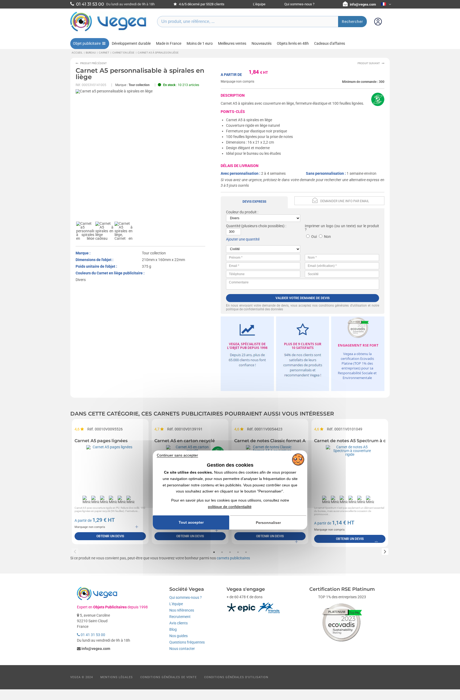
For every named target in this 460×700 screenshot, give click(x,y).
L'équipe (259, 4)
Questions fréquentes (187, 642)
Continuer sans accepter (177, 455)
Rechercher (352, 21)
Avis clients (178, 623)
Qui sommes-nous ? (299, 4)
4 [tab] (238, 552)
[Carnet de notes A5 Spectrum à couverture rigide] (349, 469)
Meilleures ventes (232, 43)
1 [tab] (214, 552)
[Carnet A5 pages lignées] (110, 469)
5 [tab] (246, 552)
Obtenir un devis (110, 536)
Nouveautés (262, 43)
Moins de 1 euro (200, 43)
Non (327, 236)
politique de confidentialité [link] (230, 506)
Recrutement (180, 616)
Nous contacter (182, 648)
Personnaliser (268, 522)
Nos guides (178, 636)
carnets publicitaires (233, 558)
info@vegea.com (363, 4)
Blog (173, 629)
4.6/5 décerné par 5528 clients (201, 4)
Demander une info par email (344, 201)
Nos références (181, 610)
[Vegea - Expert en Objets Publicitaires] (108, 31)
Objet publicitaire (87, 43)
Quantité (233, 226)
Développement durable (131, 43)
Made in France (168, 43)
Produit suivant (369, 63)
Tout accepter (191, 522)
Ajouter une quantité (243, 239)
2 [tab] (222, 552)
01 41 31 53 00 (92, 635)
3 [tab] (230, 552)
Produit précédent (93, 63)
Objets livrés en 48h (293, 43)
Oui (314, 236)
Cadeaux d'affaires (329, 43)
